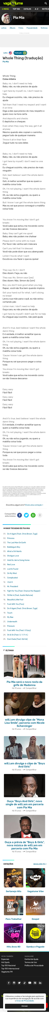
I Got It (10, 582)
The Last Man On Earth (16, 543)
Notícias (44, 28)
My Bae (10, 617)
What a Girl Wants (14, 551)
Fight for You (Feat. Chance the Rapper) (23, 591)
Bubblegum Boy (13, 547)
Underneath (12, 622)
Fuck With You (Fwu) (15, 604)
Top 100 (16, 9)
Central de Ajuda (31, 959)
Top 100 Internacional (10, 969)
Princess (10, 538)
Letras (3, 28)
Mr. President (12, 586)
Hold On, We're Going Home (18, 560)
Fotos (21, 28)
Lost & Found (12, 569)
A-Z (36, 9)
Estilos (27, 9)
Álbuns (12, 28)
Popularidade (32, 28)
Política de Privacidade (34, 965)
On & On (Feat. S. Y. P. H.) (17, 635)
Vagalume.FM (39, 864)
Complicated (12, 578)
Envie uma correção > (34, 505)
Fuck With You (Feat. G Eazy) (19, 630)
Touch (9, 613)
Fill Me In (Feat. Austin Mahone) (20, 595)
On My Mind (12, 573)
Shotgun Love (13, 556)
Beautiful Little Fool (15, 600)
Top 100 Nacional (8, 965)
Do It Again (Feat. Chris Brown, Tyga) (22, 534)
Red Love (11, 564)
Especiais (5, 959)
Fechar (25, 1006)
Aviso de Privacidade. (25, 1001)
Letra (5, 53)
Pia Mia (18, 17)
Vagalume (13, 3)
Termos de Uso (31, 962)
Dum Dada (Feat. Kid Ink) (17, 639)
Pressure (11, 626)
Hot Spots (5, 962)
